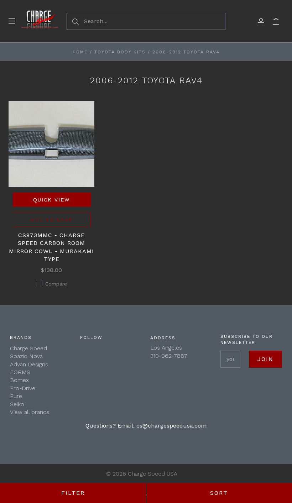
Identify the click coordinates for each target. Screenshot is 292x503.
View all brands (29, 412)
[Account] (261, 21)
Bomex (19, 380)
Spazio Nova (26, 356)
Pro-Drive (22, 388)
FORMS (20, 372)
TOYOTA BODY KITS (120, 51)
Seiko (17, 404)
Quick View (51, 200)
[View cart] (276, 21)
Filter (73, 492)
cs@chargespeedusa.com (171, 425)
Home (80, 51)
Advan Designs (29, 364)
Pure (16, 396)
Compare (56, 284)
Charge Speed (28, 348)
